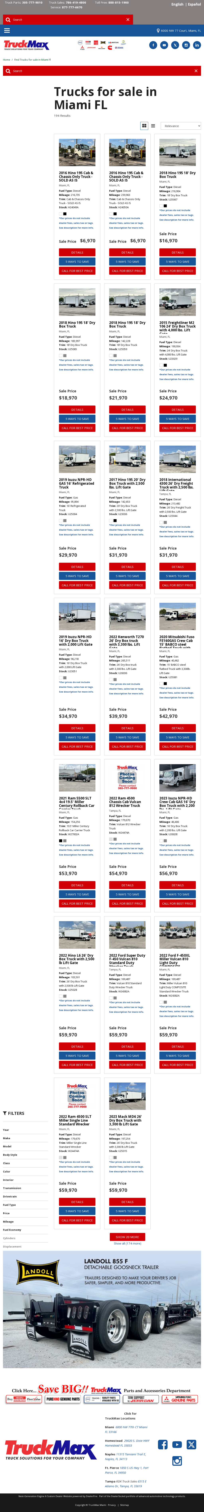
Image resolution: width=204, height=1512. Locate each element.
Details (77, 252)
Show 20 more (127, 1237)
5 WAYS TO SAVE (77, 262)
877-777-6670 (72, 7)
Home (7, 59)
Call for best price (77, 271)
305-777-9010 (32, 2)
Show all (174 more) (127, 1243)
